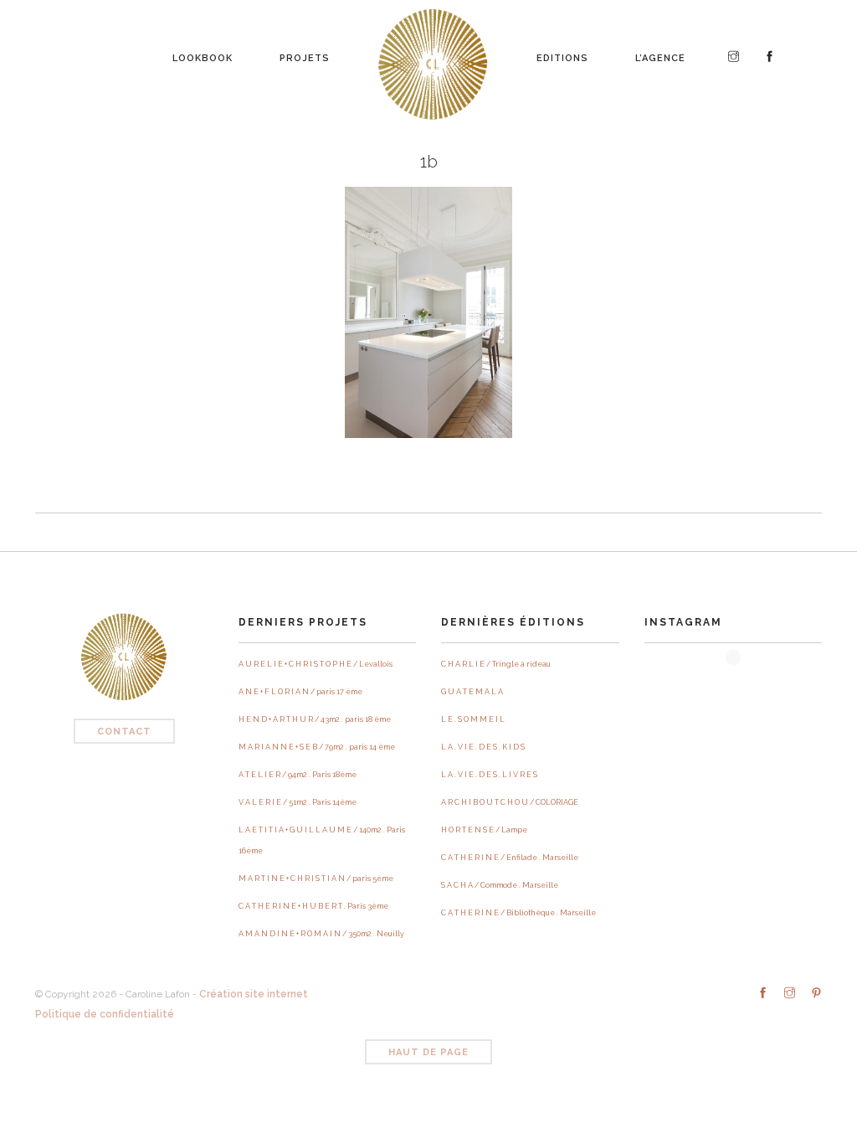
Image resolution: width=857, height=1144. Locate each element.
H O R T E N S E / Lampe (484, 830)
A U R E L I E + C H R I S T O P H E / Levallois (316, 664)
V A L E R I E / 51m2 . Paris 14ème (298, 802)
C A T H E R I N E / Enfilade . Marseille (509, 857)
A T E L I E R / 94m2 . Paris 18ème (298, 774)
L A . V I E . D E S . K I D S (483, 747)
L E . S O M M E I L (473, 719)
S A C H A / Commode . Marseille (499, 885)
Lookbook (202, 53)
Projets (305, 53)
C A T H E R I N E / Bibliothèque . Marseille (518, 913)
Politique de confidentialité (104, 1014)
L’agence (660, 53)
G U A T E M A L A (472, 692)
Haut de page (428, 1052)
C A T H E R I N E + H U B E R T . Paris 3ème (313, 906)
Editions (562, 53)
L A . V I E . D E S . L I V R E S (489, 774)
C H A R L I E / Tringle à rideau (496, 664)
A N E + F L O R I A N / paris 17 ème (300, 692)
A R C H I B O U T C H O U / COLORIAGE (509, 802)
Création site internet (253, 994)
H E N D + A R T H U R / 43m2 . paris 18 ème (315, 719)
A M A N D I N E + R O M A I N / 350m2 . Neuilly (321, 934)
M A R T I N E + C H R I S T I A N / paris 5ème (316, 878)
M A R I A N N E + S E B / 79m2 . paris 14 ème (317, 747)
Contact (124, 731)
